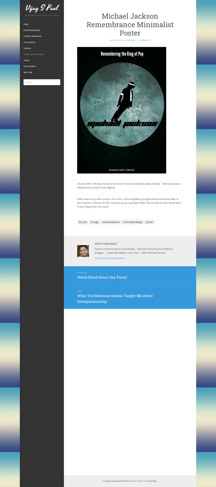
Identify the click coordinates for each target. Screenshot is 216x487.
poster (149, 222)
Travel (27, 60)
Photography (30, 66)
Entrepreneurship (32, 30)
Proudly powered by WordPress (116, 481)
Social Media (29, 42)
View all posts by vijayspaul (111, 258)
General (27, 48)
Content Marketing (33, 36)
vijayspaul (130, 40)
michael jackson (111, 222)
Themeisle (152, 481)
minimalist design (132, 222)
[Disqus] (130, 345)
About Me (28, 72)
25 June (83, 222)
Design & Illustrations (34, 54)
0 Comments (144, 40)
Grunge (94, 222)
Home (26, 24)
